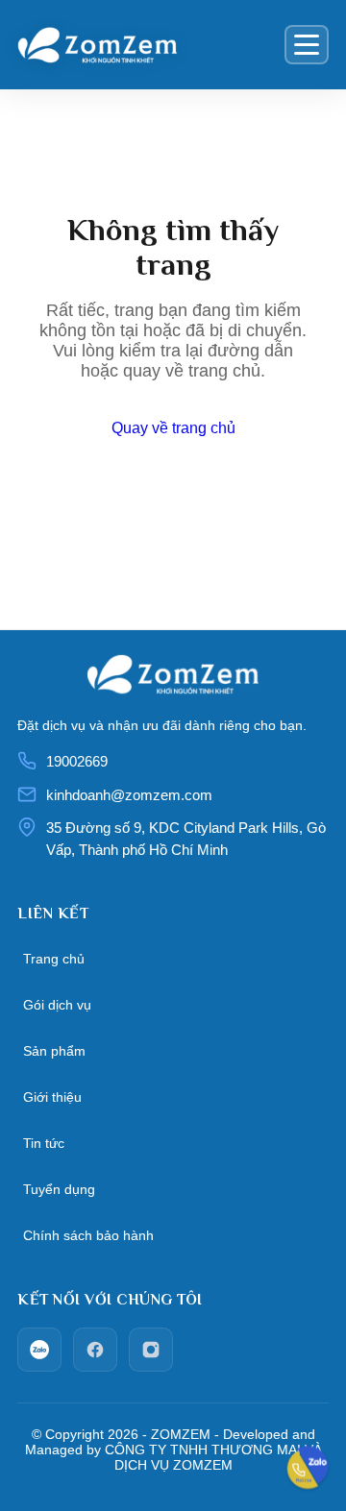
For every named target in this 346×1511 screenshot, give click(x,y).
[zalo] (39, 1350)
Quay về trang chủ (173, 428)
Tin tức (43, 1143)
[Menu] (306, 44)
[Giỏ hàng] (263, 45)
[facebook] (95, 1350)
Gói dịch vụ (57, 1004)
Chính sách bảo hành (88, 1235)
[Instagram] (151, 1350)
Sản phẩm (54, 1051)
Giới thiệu (52, 1097)
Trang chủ (54, 958)
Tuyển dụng (59, 1189)
